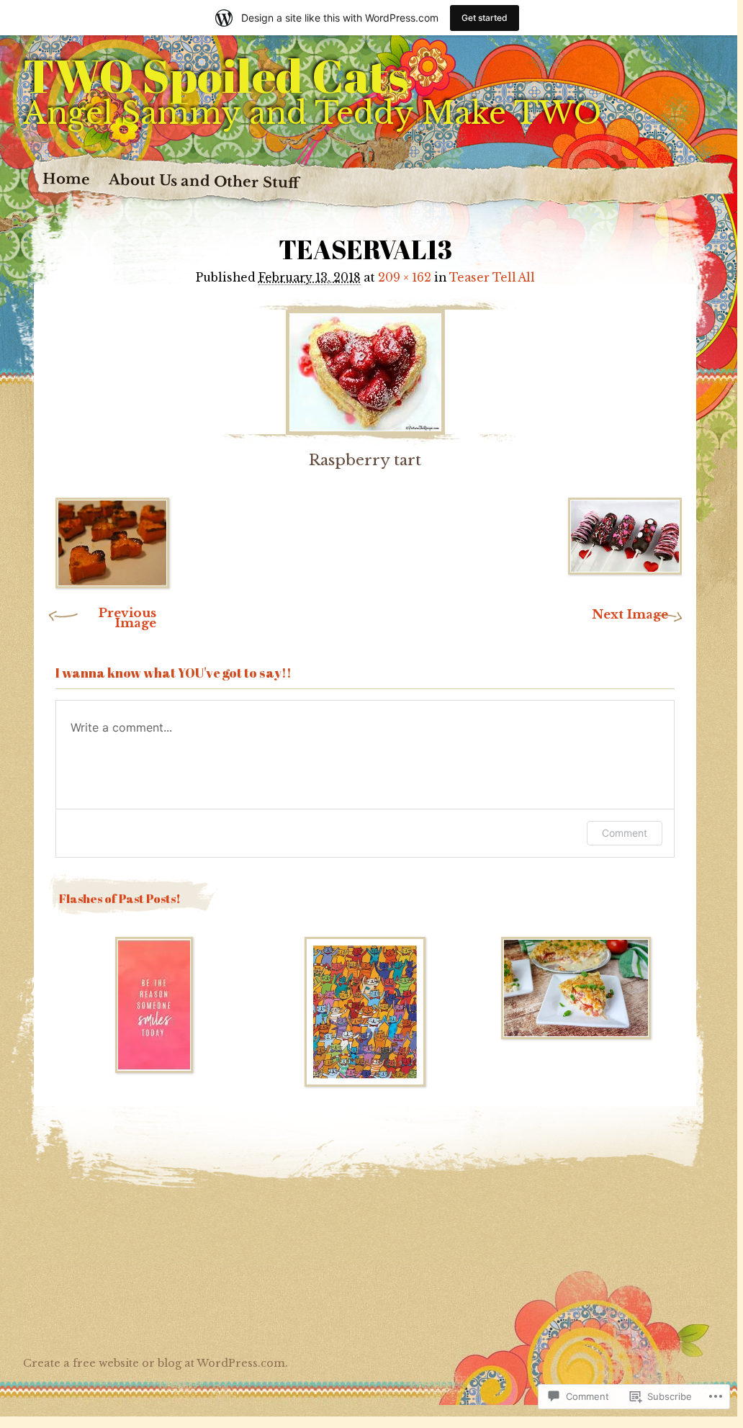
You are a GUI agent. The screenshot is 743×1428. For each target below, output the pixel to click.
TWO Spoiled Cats (215, 75)
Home (66, 179)
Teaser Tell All (492, 277)
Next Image (630, 614)
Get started (484, 17)
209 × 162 (404, 277)
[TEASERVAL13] (365, 368)
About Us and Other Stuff (204, 181)
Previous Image (127, 618)
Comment (624, 833)
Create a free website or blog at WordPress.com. (155, 1363)
